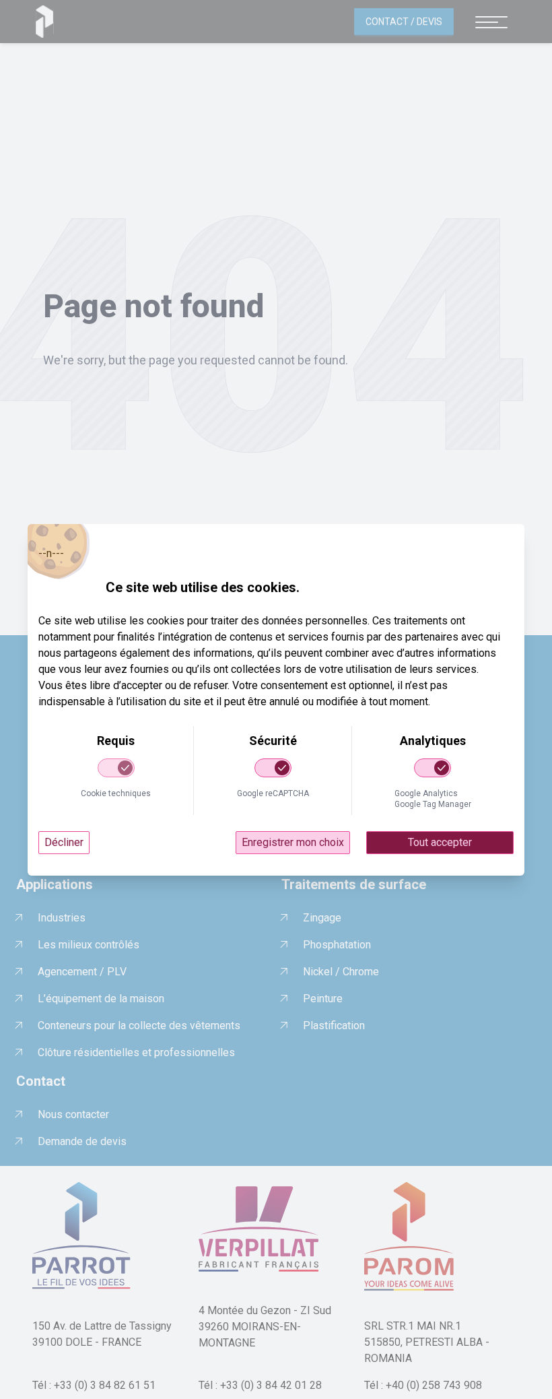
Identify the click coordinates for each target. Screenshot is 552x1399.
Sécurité (273, 741)
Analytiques (433, 741)
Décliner (63, 842)
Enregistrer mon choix (293, 842)
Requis (116, 741)
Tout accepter (440, 842)
